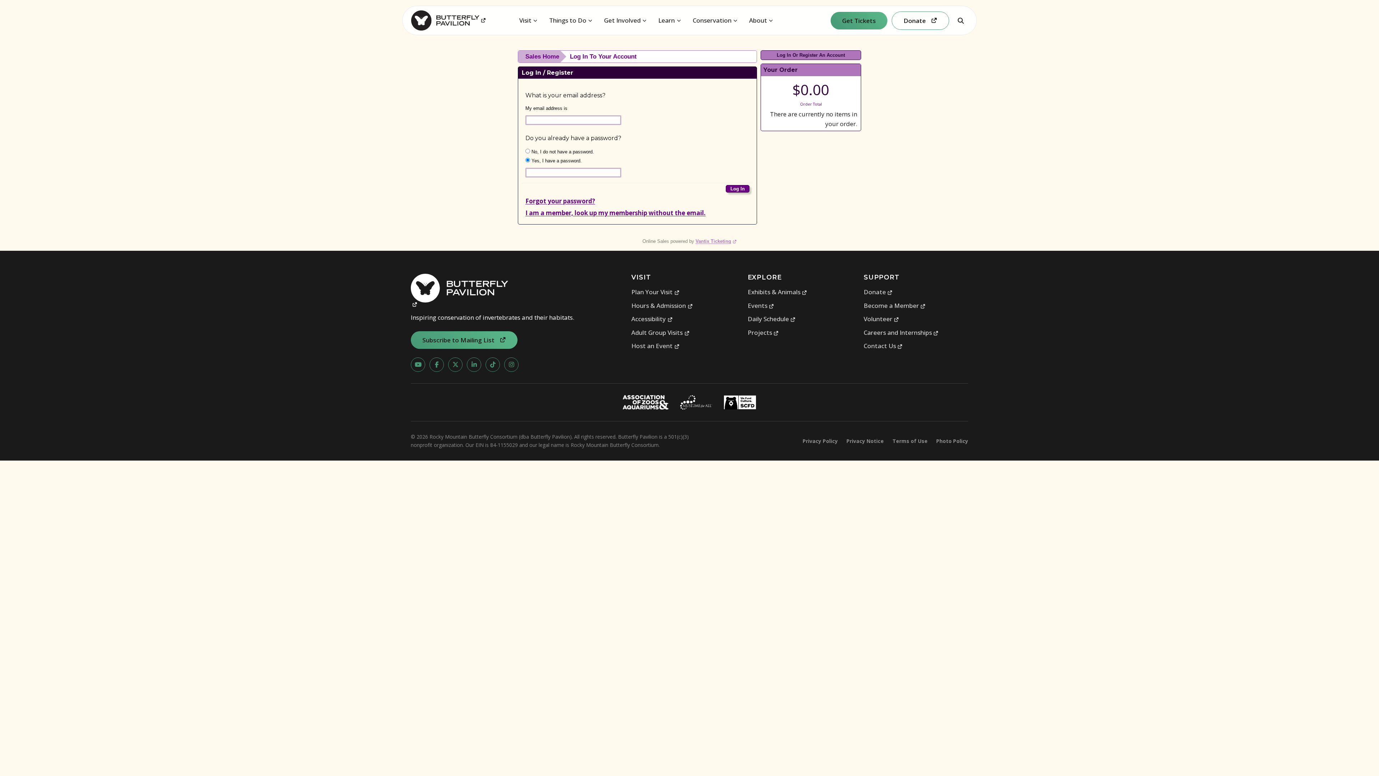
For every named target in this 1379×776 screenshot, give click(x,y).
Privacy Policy (820, 441)
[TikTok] (493, 364)
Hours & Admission (662, 305)
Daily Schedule (772, 319)
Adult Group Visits (660, 332)
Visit (525, 20)
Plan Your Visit (655, 292)
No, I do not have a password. (562, 151)
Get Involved (622, 20)
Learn (666, 20)
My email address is (546, 108)
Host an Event (655, 346)
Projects (763, 332)
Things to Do (567, 20)
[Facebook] (437, 364)
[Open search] (960, 20)
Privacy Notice (865, 441)
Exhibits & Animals (777, 292)
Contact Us (883, 346)
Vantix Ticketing (716, 241)
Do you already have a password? (573, 138)
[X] (455, 364)
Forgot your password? (560, 201)
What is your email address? (565, 95)
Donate (878, 292)
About (758, 20)
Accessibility (652, 319)
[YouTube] (418, 364)
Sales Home (542, 56)
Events (761, 305)
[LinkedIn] (474, 364)
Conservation (712, 20)
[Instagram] (511, 364)
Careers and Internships (901, 332)
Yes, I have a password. (556, 160)
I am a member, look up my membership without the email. (615, 213)
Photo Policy (952, 441)
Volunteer (881, 319)
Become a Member (895, 305)
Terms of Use (910, 441)
